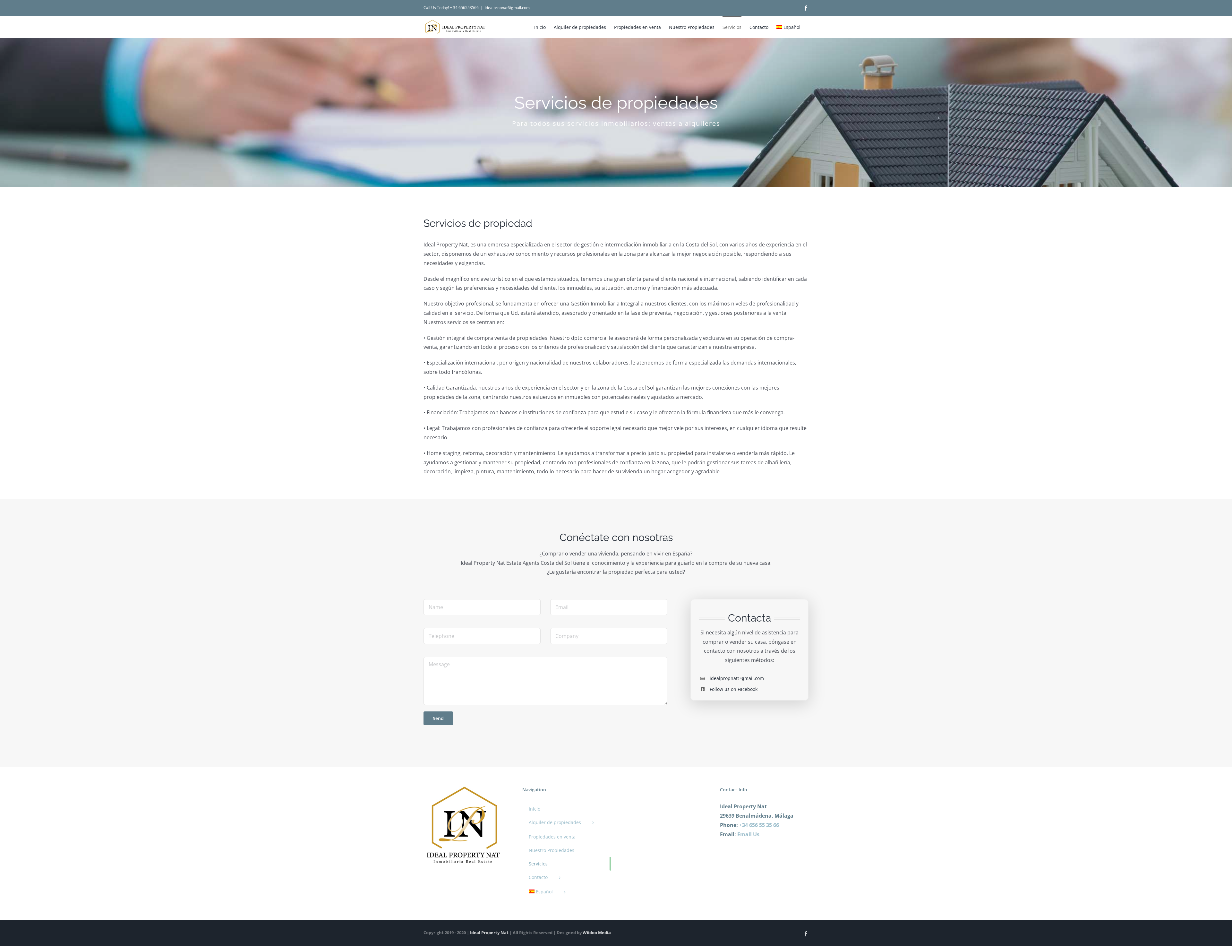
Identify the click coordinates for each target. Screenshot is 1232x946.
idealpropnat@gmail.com (507, 7)
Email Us (748, 834)
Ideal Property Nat (489, 932)
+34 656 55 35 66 (759, 825)
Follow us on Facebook (733, 689)
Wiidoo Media (597, 932)
